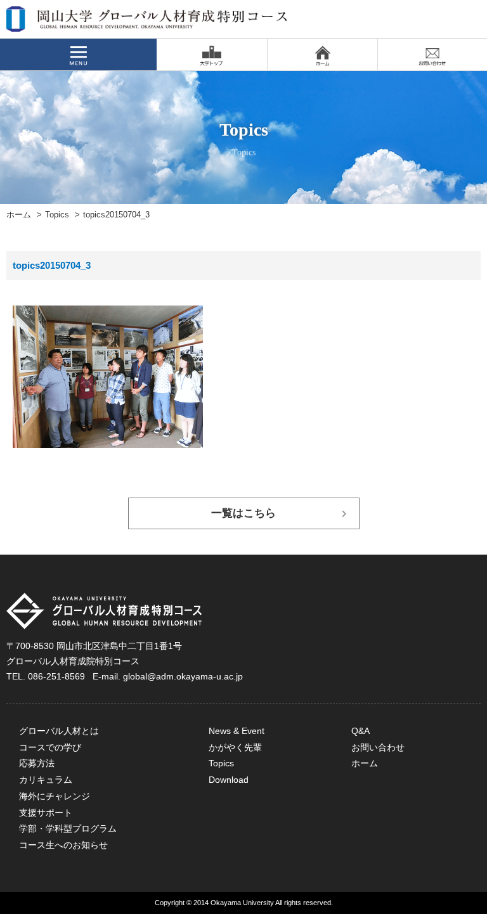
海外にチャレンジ (54, 796)
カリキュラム (45, 780)
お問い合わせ (378, 747)
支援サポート (45, 813)
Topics (57, 214)
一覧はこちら (243, 513)
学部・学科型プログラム (68, 828)
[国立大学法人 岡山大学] (212, 54)
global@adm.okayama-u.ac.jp (183, 676)
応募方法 (37, 763)
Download (229, 780)
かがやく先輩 (235, 747)
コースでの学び (50, 747)
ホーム (18, 214)
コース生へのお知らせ (63, 845)
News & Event (236, 731)
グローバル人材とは (59, 731)
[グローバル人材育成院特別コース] (147, 23)
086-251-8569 (56, 676)
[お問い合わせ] (432, 54)
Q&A (360, 731)
